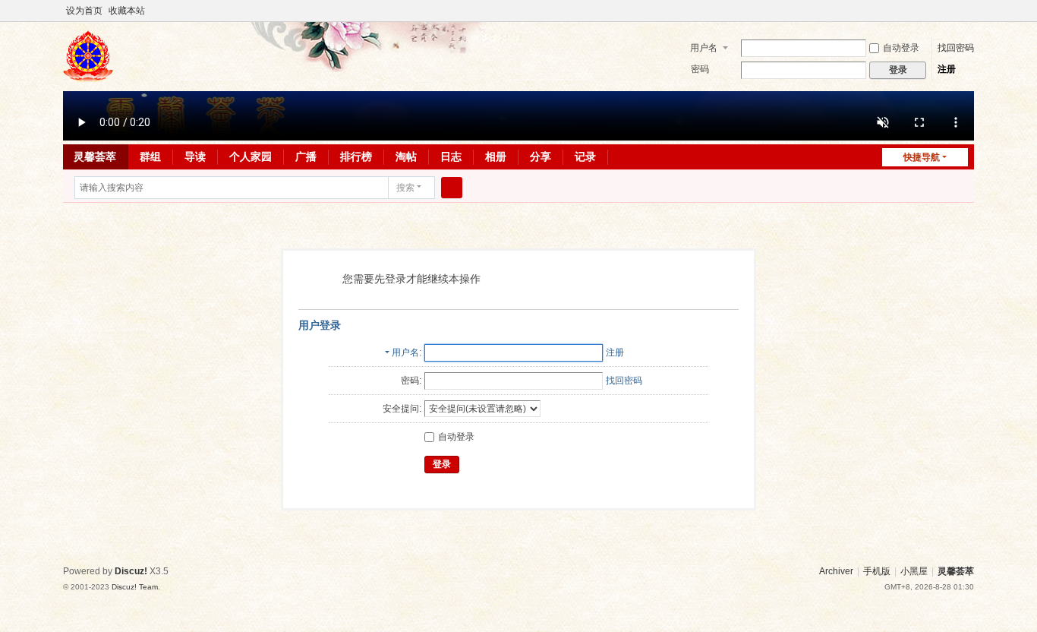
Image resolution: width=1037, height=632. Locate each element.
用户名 (703, 48)
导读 (195, 156)
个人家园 (250, 156)
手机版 (876, 571)
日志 (451, 156)
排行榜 (356, 156)
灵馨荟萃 (95, 156)
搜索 (405, 187)
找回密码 (956, 48)
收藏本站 (127, 10)
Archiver (836, 571)
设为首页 (84, 10)
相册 (495, 156)
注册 (947, 69)
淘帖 (406, 156)
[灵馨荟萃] (88, 75)
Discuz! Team (135, 587)
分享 (540, 156)
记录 (585, 156)
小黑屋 (914, 571)
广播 (306, 156)
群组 (150, 156)
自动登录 (901, 48)
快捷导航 (921, 157)
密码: (411, 380)
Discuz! (131, 571)
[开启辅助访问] (953, 10)
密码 (700, 69)
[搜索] (451, 187)
